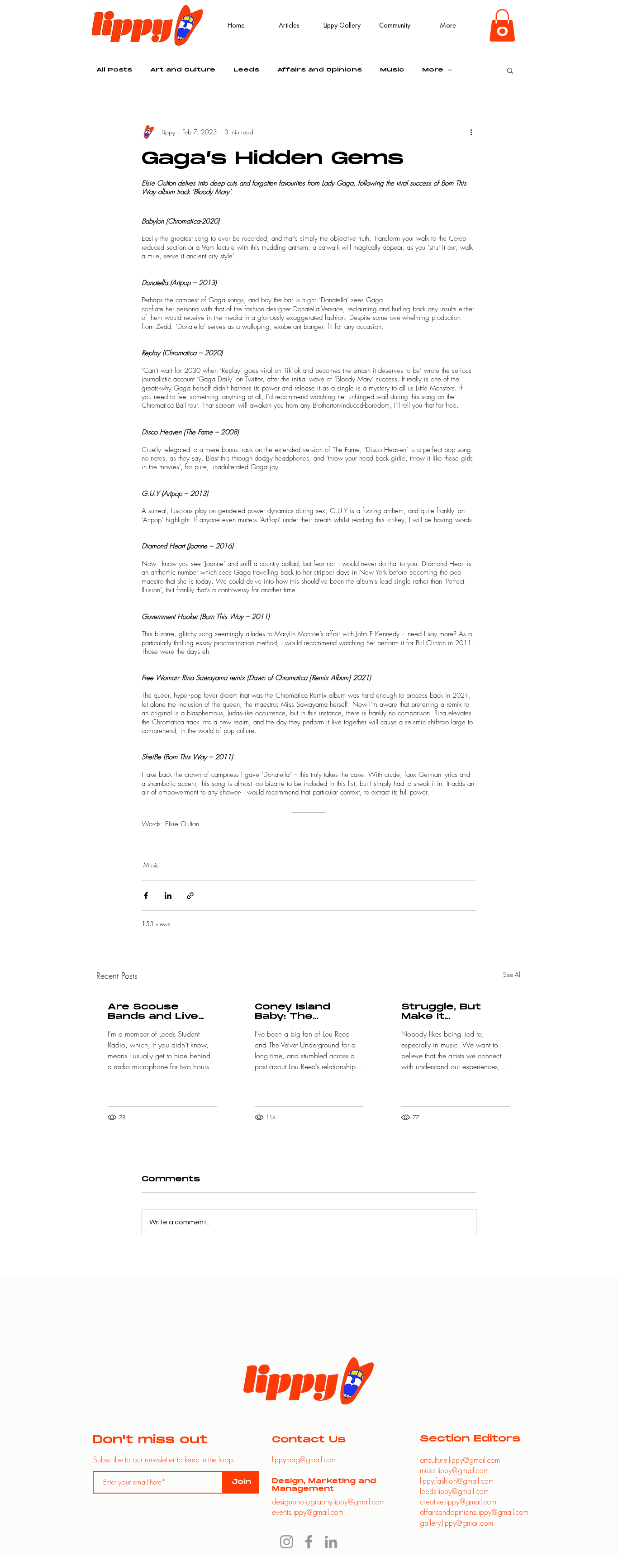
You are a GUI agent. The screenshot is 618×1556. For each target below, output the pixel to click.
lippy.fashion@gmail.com (457, 1480)
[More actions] (471, 132)
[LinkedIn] (331, 1542)
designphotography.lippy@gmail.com (328, 1501)
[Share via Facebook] (146, 895)
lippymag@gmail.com (304, 1459)
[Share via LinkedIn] (168, 895)
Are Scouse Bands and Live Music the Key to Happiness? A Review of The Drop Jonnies (158, 1011)
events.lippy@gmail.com (307, 1512)
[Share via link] (190, 895)
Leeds (246, 70)
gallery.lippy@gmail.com (456, 1523)
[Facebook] (309, 1542)
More (432, 70)
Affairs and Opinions (319, 70)
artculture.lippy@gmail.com (460, 1460)
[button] (502, 25)
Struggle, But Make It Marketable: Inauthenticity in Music (450, 1011)
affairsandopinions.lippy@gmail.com (474, 1512)
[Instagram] (286, 1542)
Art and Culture (182, 70)
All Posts (114, 70)
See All (512, 974)
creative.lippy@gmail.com (458, 1501)
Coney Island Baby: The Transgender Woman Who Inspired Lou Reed (308, 1011)
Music (392, 70)
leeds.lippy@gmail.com (454, 1491)
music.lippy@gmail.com (454, 1470)
